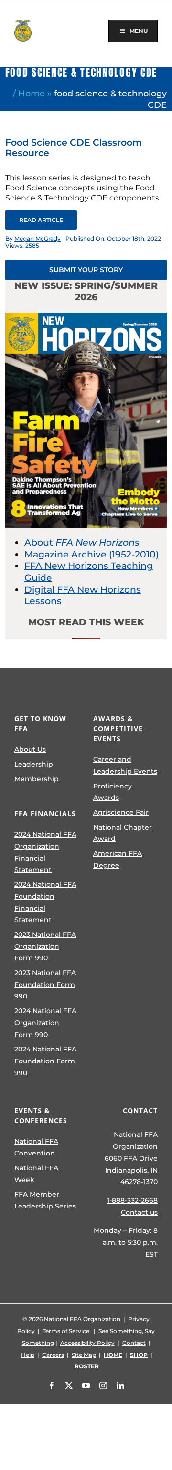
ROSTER (87, 1366)
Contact (134, 1342)
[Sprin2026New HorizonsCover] (86, 317)
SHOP (139, 1354)
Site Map (84, 1354)
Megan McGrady (37, 238)
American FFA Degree (117, 859)
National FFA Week (36, 1174)
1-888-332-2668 (132, 1200)
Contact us (139, 1212)
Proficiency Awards (112, 792)
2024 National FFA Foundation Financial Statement (45, 902)
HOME (113, 1354)
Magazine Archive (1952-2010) (91, 554)
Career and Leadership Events (125, 765)
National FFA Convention (36, 1147)
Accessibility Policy (87, 1342)
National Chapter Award (122, 833)
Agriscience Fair (121, 812)
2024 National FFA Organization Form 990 (45, 1023)
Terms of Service (66, 1330)
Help (27, 1354)
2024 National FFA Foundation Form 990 (45, 1061)
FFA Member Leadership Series (45, 1200)
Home (31, 93)
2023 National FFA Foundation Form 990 (45, 984)
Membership (36, 779)
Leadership (33, 764)
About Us (30, 749)
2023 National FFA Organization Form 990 (45, 946)
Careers (53, 1354)
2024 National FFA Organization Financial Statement (45, 852)
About (82, 542)
